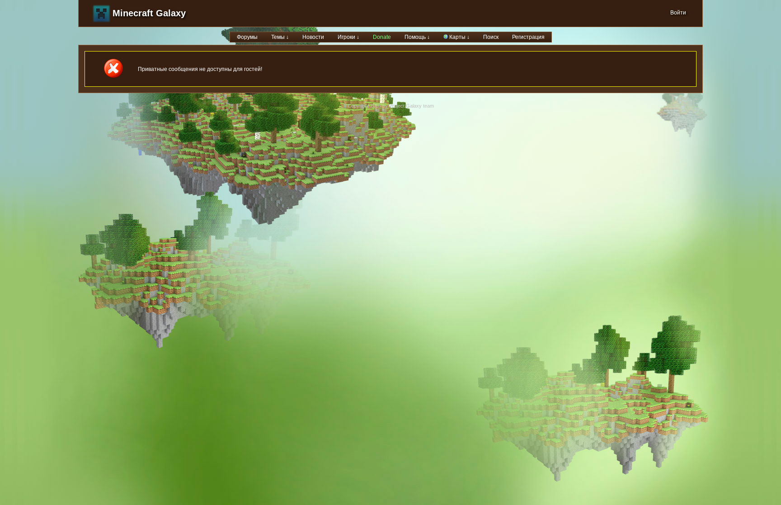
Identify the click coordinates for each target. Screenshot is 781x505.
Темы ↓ (280, 37)
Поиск (491, 37)
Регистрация (528, 37)
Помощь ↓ (417, 37)
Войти (678, 12)
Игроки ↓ (348, 37)
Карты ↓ (459, 37)
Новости (313, 37)
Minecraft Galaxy (149, 13)
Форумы (247, 37)
